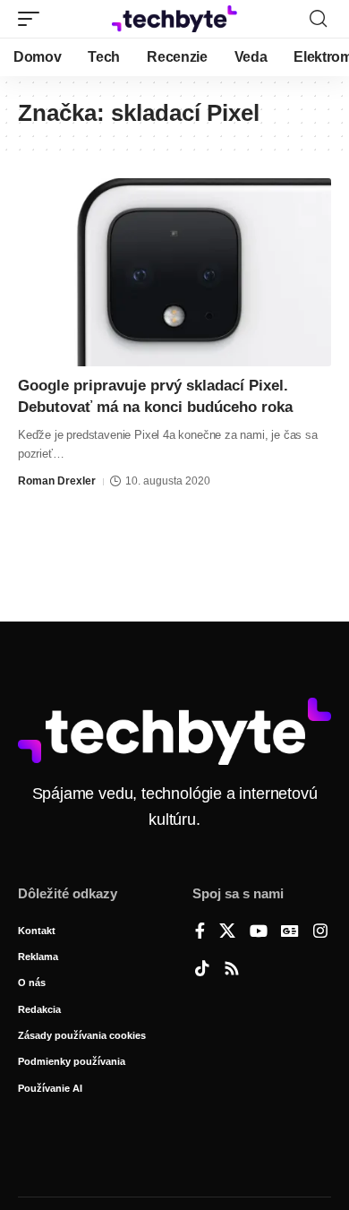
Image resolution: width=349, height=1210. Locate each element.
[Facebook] (200, 932)
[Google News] (290, 932)
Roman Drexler (57, 481)
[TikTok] (202, 970)
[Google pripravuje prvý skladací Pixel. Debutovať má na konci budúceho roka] (174, 272)
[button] (33, 19)
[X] (227, 932)
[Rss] (232, 970)
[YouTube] (258, 932)
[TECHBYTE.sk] (174, 18)
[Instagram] (320, 932)
